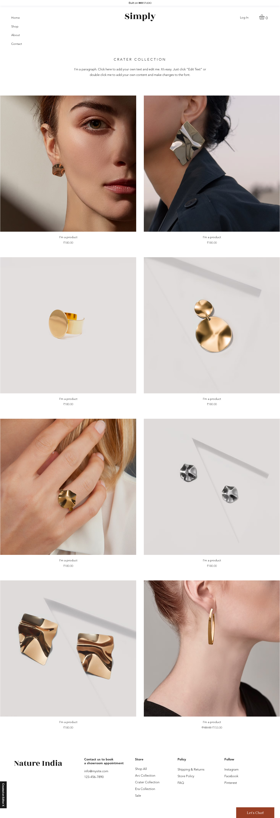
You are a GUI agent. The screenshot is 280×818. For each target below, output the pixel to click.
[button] (264, 16)
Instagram (231, 769)
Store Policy (187, 776)
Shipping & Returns (191, 769)
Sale (138, 795)
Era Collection (145, 789)
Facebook (231, 776)
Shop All (141, 769)
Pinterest (230, 783)
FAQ (181, 783)
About (15, 35)
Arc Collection (145, 775)
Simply (140, 16)
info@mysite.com (96, 771)
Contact (16, 44)
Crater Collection (147, 782)
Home (15, 17)
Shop (14, 26)
